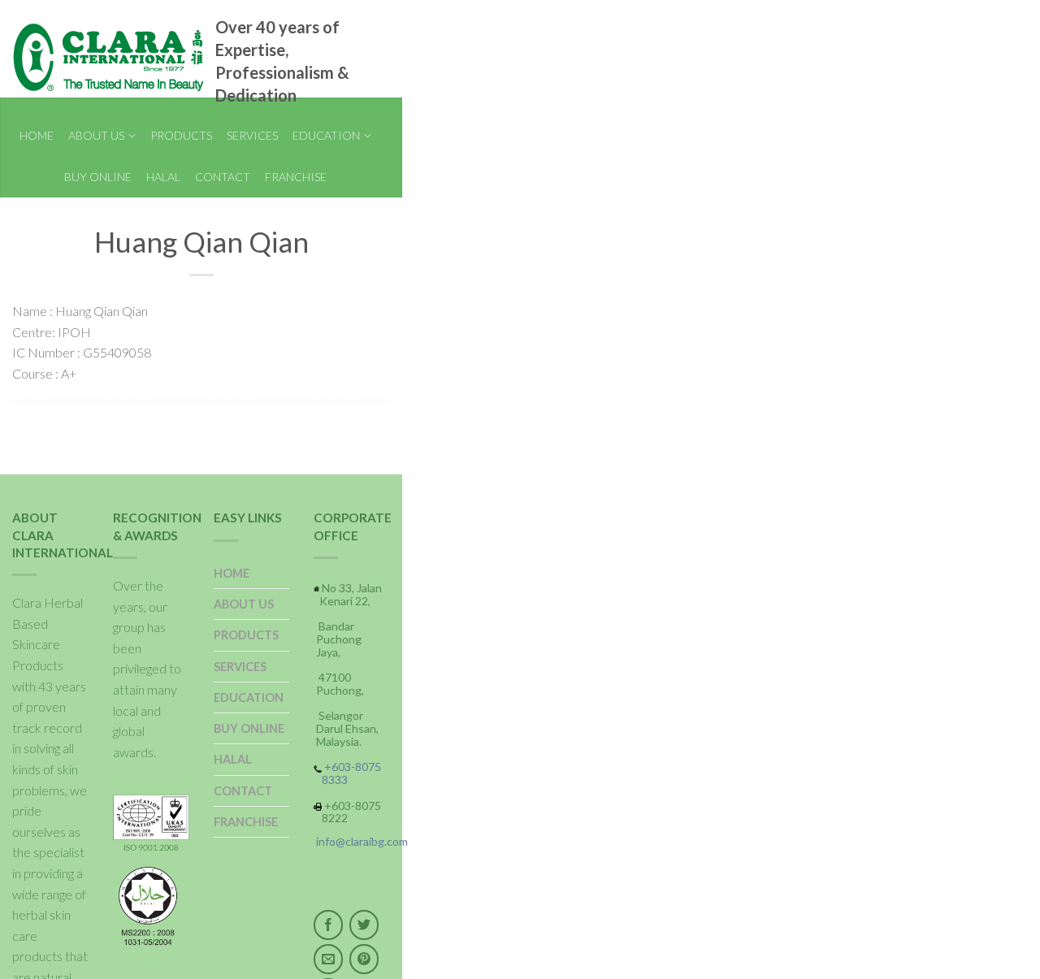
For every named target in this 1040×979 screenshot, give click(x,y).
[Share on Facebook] (328, 925)
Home (37, 135)
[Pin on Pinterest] (364, 959)
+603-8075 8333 (351, 773)
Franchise (296, 177)
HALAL (163, 177)
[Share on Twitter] (364, 925)
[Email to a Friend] (328, 959)
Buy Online (98, 177)
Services (252, 135)
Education (326, 135)
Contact (222, 177)
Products (181, 135)
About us (96, 135)
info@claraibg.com (362, 841)
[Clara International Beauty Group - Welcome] (89, 58)
